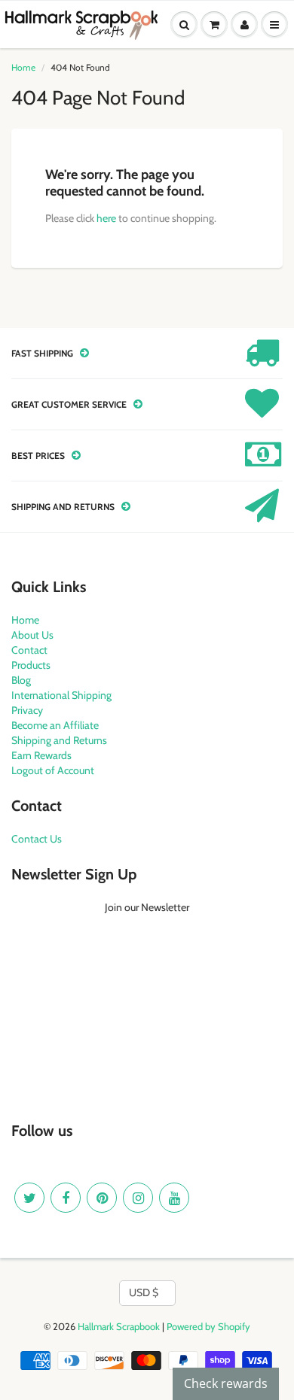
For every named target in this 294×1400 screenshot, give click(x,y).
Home (23, 67)
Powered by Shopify (208, 1326)
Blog (21, 680)
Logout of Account (52, 770)
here (106, 218)
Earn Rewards (41, 755)
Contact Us (36, 839)
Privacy (27, 710)
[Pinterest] (102, 1198)
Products (31, 665)
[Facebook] (66, 1198)
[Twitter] (29, 1198)
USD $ (143, 1292)
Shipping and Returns (59, 740)
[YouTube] (174, 1198)
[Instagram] (138, 1198)
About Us (32, 635)
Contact (29, 650)
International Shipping (61, 695)
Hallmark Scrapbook (119, 1326)
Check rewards (226, 1383)
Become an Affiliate (55, 725)
